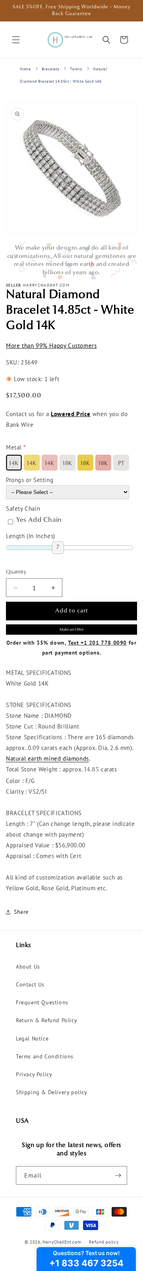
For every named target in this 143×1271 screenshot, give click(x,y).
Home (25, 69)
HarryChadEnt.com (62, 1242)
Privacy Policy (34, 1074)
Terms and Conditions (44, 1056)
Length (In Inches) (30, 536)
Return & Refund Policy (46, 1020)
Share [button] (21, 911)
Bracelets (50, 69)
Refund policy (103, 1242)
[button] (16, 39)
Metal (13, 447)
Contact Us (30, 984)
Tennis (76, 69)
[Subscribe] (118, 1175)
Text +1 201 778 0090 (97, 642)
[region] (71, 260)
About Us (28, 966)
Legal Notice (32, 1038)
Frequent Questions (42, 1002)
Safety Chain (23, 508)
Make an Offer (71, 630)
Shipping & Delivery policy (51, 1092)
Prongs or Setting (29, 480)
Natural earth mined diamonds (47, 758)
